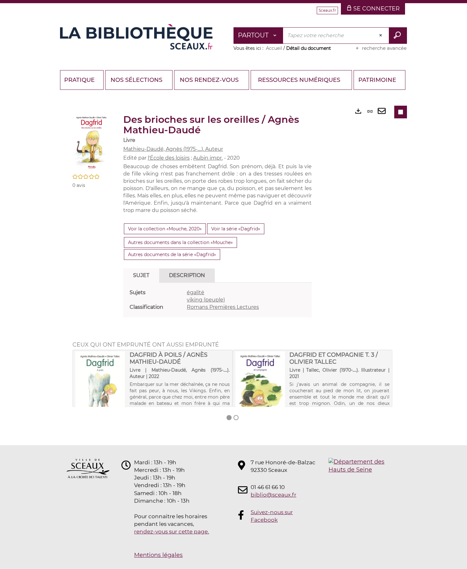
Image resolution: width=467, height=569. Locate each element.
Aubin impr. (208, 158)
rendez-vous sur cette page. (171, 531)
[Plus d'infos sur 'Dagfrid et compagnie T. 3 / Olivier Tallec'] (260, 389)
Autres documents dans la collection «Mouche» (180, 242)
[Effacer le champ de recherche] (381, 35)
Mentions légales (158, 555)
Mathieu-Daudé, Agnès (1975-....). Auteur (173, 149)
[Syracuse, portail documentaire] (136, 37)
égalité (195, 292)
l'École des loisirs (169, 158)
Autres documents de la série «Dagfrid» (172, 254)
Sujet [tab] (141, 275)
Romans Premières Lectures (223, 307)
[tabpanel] (217, 300)
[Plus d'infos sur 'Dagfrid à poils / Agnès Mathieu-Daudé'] (100, 389)
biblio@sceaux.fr (273, 495)
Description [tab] (187, 275)
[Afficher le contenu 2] (236, 417)
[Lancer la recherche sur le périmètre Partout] (398, 35)
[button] (91, 142)
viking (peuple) (206, 300)
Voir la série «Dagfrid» (235, 229)
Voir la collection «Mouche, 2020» (165, 229)
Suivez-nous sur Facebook (272, 516)
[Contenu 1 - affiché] (229, 417)
